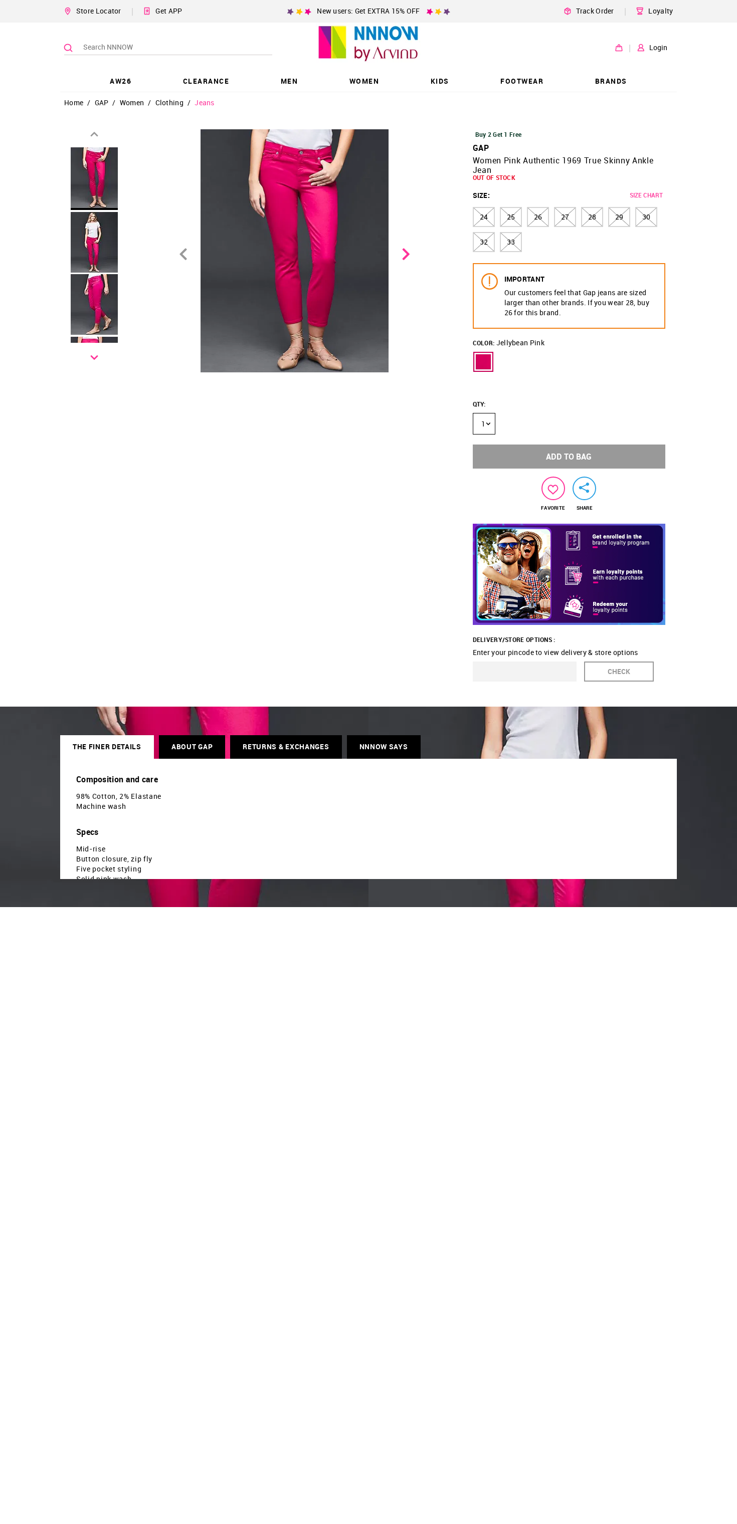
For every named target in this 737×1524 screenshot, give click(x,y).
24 (484, 217)
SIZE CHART (646, 195)
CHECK (619, 671)
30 (646, 217)
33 (511, 242)
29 (619, 217)
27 (565, 217)
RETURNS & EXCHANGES (286, 746)
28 (592, 217)
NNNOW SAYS (383, 746)
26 (538, 217)
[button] (483, 362)
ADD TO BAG (569, 456)
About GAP (192, 746)
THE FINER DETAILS (107, 746)
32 (484, 242)
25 (511, 217)
